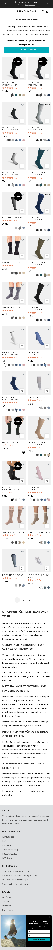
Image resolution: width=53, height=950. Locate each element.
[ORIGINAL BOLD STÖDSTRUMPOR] (39, 68)
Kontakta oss (8, 837)
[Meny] (3, 11)
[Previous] (5, 4)
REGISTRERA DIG (39, 939)
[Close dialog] (49, 917)
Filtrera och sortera (28, 50)
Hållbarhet (7, 906)
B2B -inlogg (7, 858)
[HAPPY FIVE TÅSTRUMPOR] (39, 518)
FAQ (4, 841)
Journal (5, 901)
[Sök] (49, 11)
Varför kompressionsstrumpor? (16, 871)
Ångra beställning (10, 850)
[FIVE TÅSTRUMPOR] (14, 428)
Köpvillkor (6, 845)
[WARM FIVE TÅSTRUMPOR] (14, 248)
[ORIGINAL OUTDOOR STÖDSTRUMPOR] (14, 68)
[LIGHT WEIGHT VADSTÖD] (14, 203)
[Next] (47, 4)
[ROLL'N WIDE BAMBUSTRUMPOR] (14, 473)
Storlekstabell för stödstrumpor (16, 884)
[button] (46, 11)
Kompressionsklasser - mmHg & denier (19, 875)
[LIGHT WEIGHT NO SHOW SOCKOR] (39, 560)
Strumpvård (7, 910)
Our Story (6, 897)
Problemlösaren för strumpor (15, 880)
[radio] (12, 95)
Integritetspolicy (9, 854)
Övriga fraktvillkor (29, 4)
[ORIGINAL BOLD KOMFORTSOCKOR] (14, 113)
